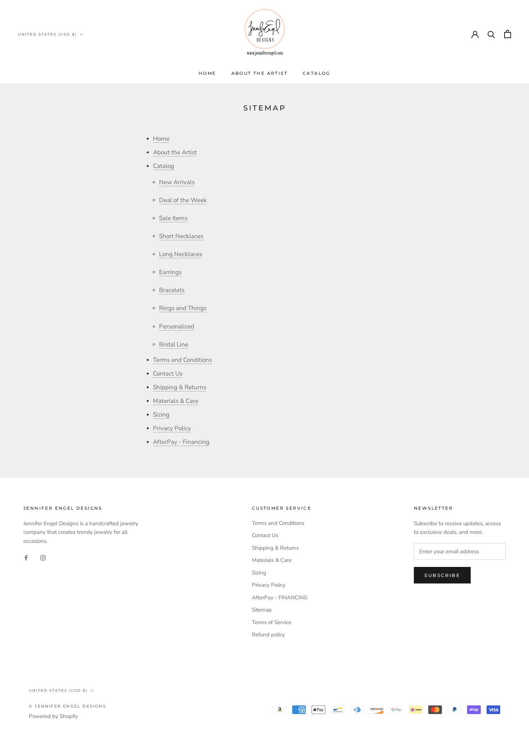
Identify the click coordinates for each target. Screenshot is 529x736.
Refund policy (268, 634)
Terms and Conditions (182, 360)
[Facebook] (26, 557)
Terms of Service (271, 622)
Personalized (176, 326)
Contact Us (167, 373)
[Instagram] (43, 557)
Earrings (170, 272)
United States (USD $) (47, 34)
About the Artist (259, 73)
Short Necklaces (181, 236)
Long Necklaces (180, 254)
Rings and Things (183, 308)
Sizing (161, 414)
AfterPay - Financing (181, 442)
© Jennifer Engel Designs (67, 706)
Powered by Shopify (53, 716)
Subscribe (442, 575)
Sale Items (173, 218)
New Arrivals (177, 182)
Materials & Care (175, 401)
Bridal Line (173, 344)
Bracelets (172, 290)
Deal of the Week (183, 200)
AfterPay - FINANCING (280, 597)
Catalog (316, 73)
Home (207, 73)
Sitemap (262, 609)
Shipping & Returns (179, 387)
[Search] (491, 34)
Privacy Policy (172, 428)
